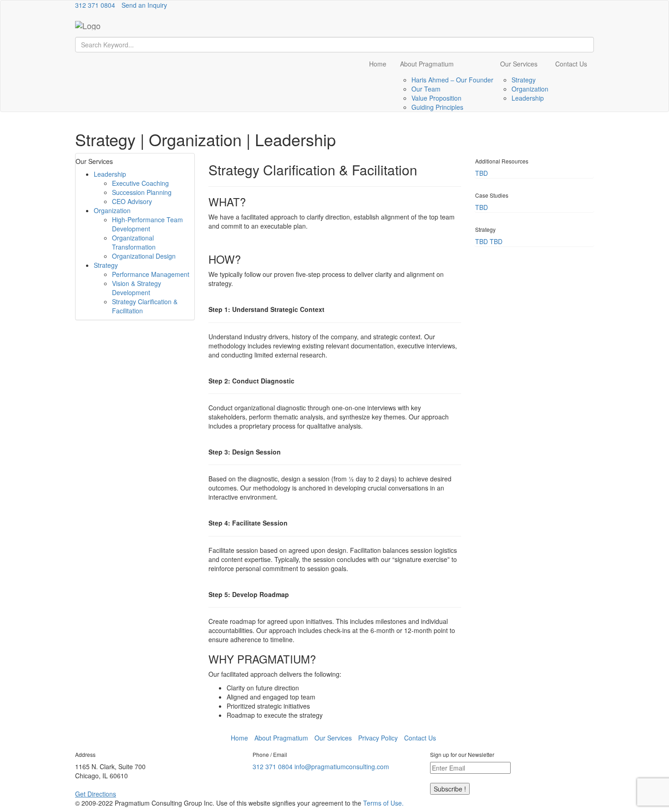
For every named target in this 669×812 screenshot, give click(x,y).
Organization (530, 88)
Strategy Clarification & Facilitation (144, 306)
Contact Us (571, 63)
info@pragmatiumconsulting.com (341, 766)
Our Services (518, 63)
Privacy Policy (378, 737)
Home (377, 63)
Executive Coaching (140, 183)
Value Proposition (436, 97)
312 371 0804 (95, 5)
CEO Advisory (132, 201)
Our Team (426, 88)
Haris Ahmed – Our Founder (452, 79)
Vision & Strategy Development (136, 288)
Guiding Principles (437, 107)
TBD (481, 173)
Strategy (524, 79)
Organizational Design (144, 255)
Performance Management (150, 274)
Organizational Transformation (134, 242)
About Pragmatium (427, 63)
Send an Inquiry (144, 5)
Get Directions (95, 793)
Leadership (528, 97)
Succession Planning (142, 192)
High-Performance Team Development (147, 224)
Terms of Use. (383, 802)
